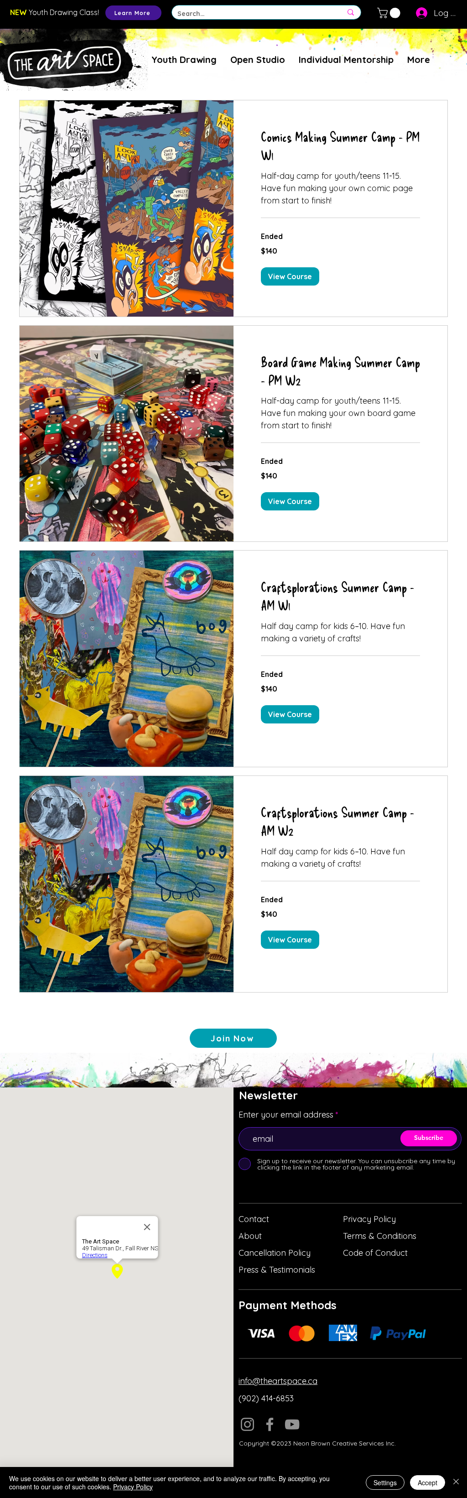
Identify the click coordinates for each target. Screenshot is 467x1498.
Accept (427, 1482)
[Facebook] (270, 1424)
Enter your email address (286, 1115)
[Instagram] (247, 1424)
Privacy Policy (369, 1219)
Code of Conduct (375, 1253)
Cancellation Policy (275, 1253)
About (250, 1236)
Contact (254, 1219)
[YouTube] (292, 1424)
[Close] (456, 1482)
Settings (385, 1482)
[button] (390, 13)
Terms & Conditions (379, 1236)
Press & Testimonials (277, 1269)
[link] (340, 146)
